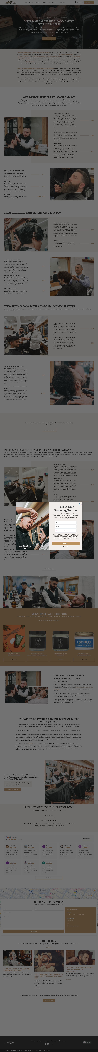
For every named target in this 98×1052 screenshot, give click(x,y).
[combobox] (57, 530)
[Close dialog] (80, 504)
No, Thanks (65, 546)
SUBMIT (65, 543)
